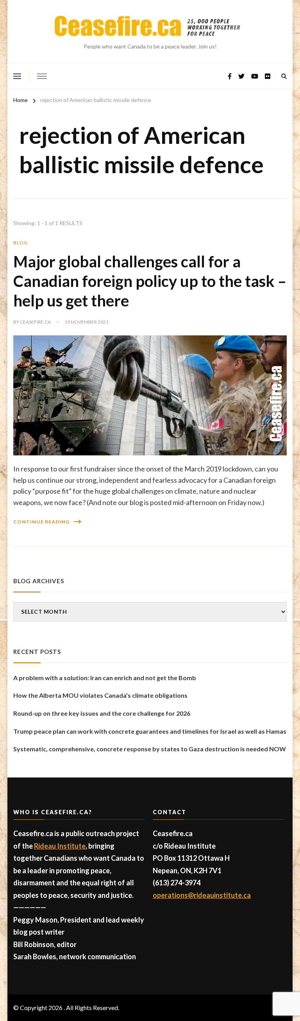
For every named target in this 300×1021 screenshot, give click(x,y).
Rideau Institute (60, 846)
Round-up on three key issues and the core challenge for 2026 (101, 713)
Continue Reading (41, 522)
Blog (20, 242)
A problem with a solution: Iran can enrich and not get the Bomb (104, 677)
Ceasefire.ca (35, 322)
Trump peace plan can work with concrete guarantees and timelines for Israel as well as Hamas (149, 731)
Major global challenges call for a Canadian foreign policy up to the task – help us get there (149, 281)
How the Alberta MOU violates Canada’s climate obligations (100, 695)
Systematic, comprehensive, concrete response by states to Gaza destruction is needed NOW (149, 748)
